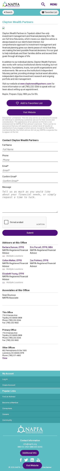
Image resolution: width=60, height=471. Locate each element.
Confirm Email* (9, 176)
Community (7, 420)
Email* (5, 166)
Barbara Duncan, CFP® (13, 247)
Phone (5, 155)
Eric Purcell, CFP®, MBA (41, 247)
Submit (30, 233)
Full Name (7, 145)
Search (9, 12)
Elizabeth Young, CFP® (13, 274)
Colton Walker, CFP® (12, 260)
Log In (5, 379)
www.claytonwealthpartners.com (35, 84)
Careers (5, 414)
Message (6, 187)
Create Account (8, 385)
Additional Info (29, 453)
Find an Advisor (8, 396)
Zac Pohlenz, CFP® (39, 260)
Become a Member (10, 402)
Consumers (7, 408)
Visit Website (29, 112)
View (4, 358)
